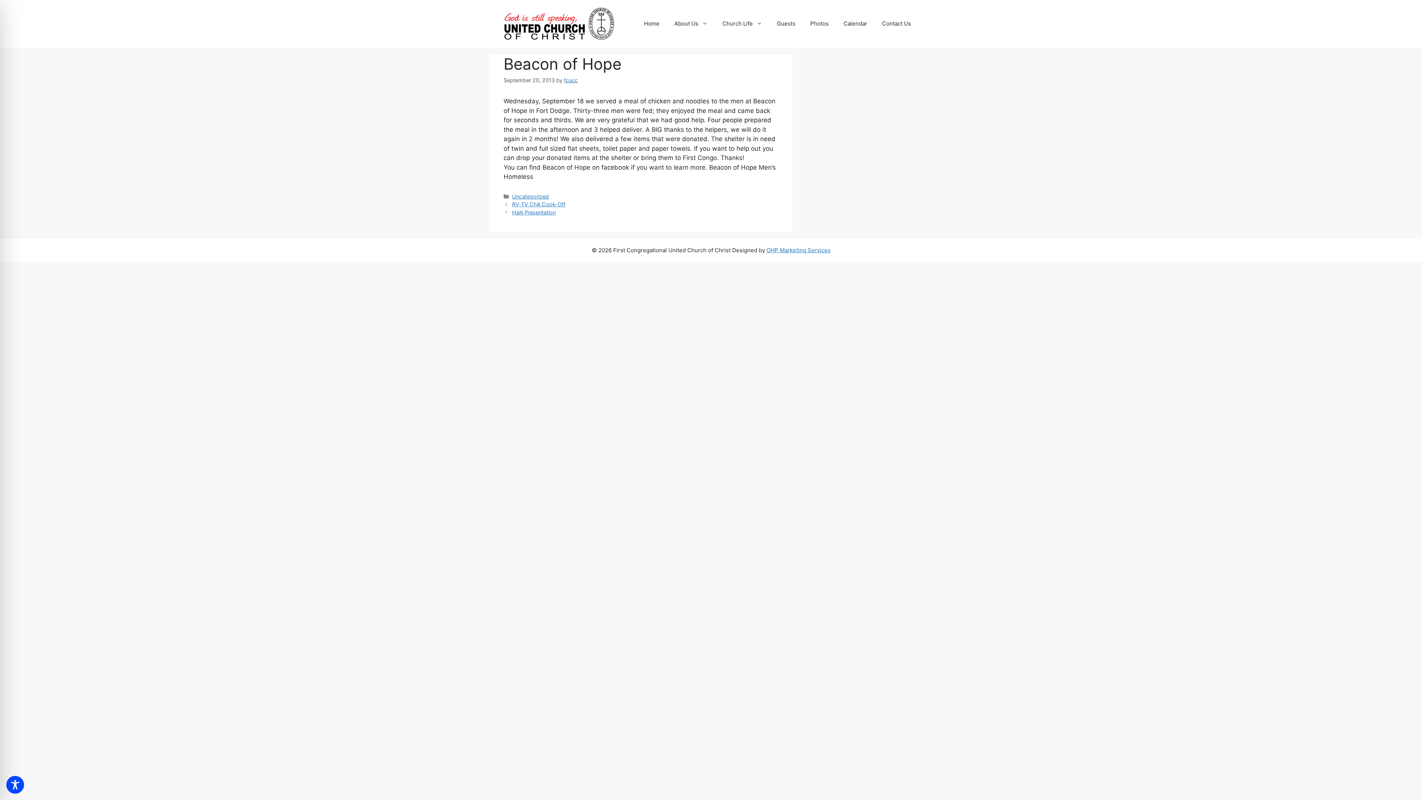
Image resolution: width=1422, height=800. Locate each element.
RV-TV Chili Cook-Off (538, 204)
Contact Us (896, 23)
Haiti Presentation (534, 212)
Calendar (855, 23)
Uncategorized (530, 196)
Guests (786, 23)
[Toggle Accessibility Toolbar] (15, 784)
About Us (686, 23)
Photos (819, 23)
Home (652, 23)
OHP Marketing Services (799, 250)
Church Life (737, 23)
